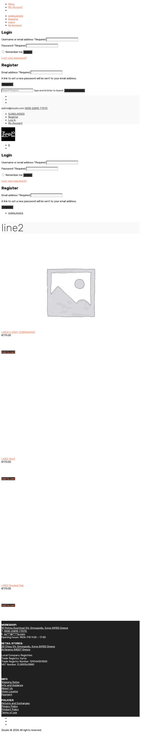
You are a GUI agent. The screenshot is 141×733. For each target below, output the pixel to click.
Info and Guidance (12, 685)
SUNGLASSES (15, 16)
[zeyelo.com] (70, 134)
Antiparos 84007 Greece (15, 649)
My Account (15, 7)
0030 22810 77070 (36, 108)
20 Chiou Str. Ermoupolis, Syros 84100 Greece (28, 646)
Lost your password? (14, 58)
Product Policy (10, 709)
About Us (7, 688)
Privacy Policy (9, 706)
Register (13, 19)
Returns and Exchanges (15, 703)
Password (13, 45)
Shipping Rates (10, 682)
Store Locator (9, 691)
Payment (6, 694)
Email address (15, 72)
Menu (11, 4)
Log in (28, 52)
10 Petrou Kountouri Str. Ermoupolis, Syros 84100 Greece (34, 628)
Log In (11, 22)
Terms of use (9, 712)
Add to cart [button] (8, 352)
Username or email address (23, 39)
